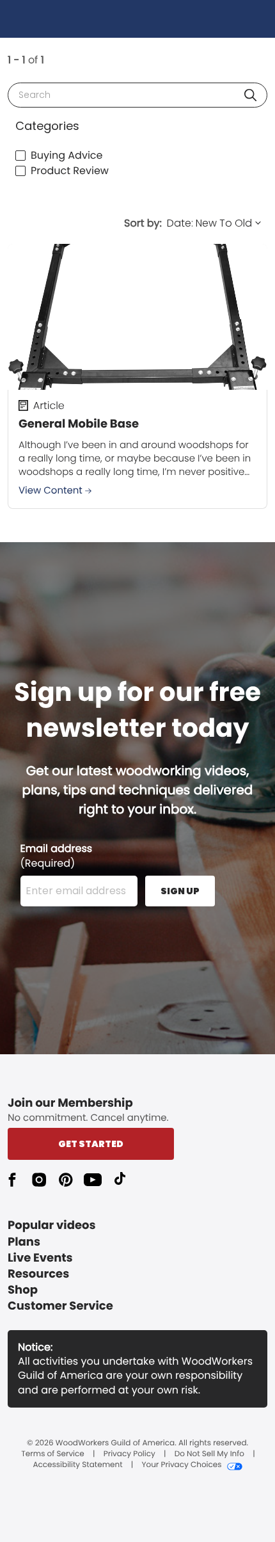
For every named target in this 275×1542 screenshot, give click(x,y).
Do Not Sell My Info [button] (209, 1454)
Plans (24, 1242)
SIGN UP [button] (180, 891)
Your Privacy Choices (181, 1465)
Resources (38, 1274)
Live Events (40, 1258)
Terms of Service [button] (52, 1454)
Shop (23, 1290)
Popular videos (52, 1225)
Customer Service (60, 1306)
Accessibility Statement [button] (77, 1465)
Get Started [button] (90, 1143)
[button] (250, 95)
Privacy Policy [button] (129, 1454)
